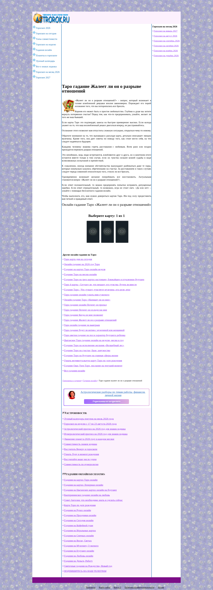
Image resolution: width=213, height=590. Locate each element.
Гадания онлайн (44, 50)
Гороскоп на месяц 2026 (48, 72)
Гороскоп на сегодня (46, 33)
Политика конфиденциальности (139, 587)
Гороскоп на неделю (46, 44)
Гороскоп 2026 (43, 28)
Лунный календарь (45, 61)
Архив (161, 587)
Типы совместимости (46, 39)
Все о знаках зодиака (46, 66)
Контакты (90, 587)
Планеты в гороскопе (46, 55)
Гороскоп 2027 (43, 77)
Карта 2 (117, 587)
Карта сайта (104, 587)
